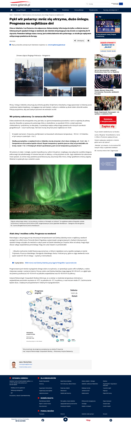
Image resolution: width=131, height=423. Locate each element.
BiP (12, 393)
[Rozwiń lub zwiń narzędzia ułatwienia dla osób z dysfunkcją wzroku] (111, 420)
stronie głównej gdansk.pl (56, 45)
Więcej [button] (117, 155)
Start (11, 15)
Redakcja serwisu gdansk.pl (18, 388)
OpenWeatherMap (25, 395)
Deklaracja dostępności (17, 390)
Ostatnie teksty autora (25, 367)
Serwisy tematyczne (110, 10)
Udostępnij (80, 41)
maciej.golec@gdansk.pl (25, 364)
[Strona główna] (11, 10)
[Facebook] (43, 420)
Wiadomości (17, 15)
